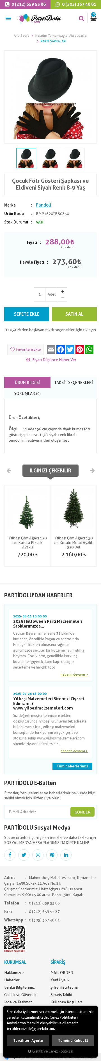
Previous (9, 470)
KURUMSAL (15, 962)
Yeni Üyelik (60, 980)
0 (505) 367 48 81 (78, 4)
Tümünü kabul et (73, 1040)
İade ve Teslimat (18, 1002)
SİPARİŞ (57, 962)
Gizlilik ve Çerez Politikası (52, 1051)
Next (92, 470)
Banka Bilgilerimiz (19, 987)
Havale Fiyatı (32, 262)
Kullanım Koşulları (66, 1002)
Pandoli (43, 205)
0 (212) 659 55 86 (28, 4)
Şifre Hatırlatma (64, 987)
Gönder (82, 812)
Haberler (12, 980)
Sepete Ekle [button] (26, 314)
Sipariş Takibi (61, 994)
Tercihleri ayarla (28, 1040)
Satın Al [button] (74, 314)
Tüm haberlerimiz (72, 766)
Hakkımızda (14, 972)
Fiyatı (32, 242)
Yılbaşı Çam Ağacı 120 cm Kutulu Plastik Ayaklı (27, 542)
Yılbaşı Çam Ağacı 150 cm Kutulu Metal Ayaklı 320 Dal (73, 542)
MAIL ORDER (61, 972)
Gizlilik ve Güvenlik (20, 994)
